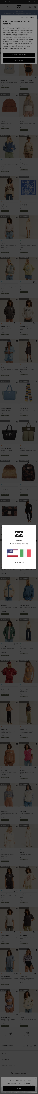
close (34, 527)
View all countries (19, 562)
